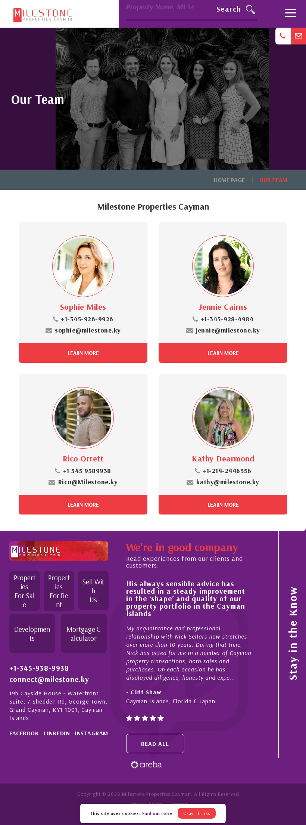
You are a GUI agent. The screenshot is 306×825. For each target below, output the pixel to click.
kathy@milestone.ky (227, 482)
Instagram (91, 733)
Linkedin (57, 733)
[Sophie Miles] (83, 266)
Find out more (157, 813)
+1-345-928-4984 (227, 319)
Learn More (83, 352)
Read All (155, 743)
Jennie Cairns (223, 307)
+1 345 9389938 (87, 470)
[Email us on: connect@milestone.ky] (298, 36)
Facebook (24, 733)
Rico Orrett (83, 458)
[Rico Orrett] (83, 418)
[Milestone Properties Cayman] (42, 13)
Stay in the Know (292, 633)
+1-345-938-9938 (39, 668)
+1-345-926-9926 (87, 319)
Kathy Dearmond (223, 458)
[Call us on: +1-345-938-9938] (283, 36)
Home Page (229, 179)
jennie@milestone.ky (228, 330)
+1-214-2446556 (227, 470)
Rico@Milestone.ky (88, 482)
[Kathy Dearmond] (223, 418)
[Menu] (290, 14)
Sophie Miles (83, 307)
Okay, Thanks (196, 813)
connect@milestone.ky (49, 679)
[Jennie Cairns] (223, 266)
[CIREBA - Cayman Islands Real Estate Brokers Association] (146, 763)
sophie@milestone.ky (88, 330)
